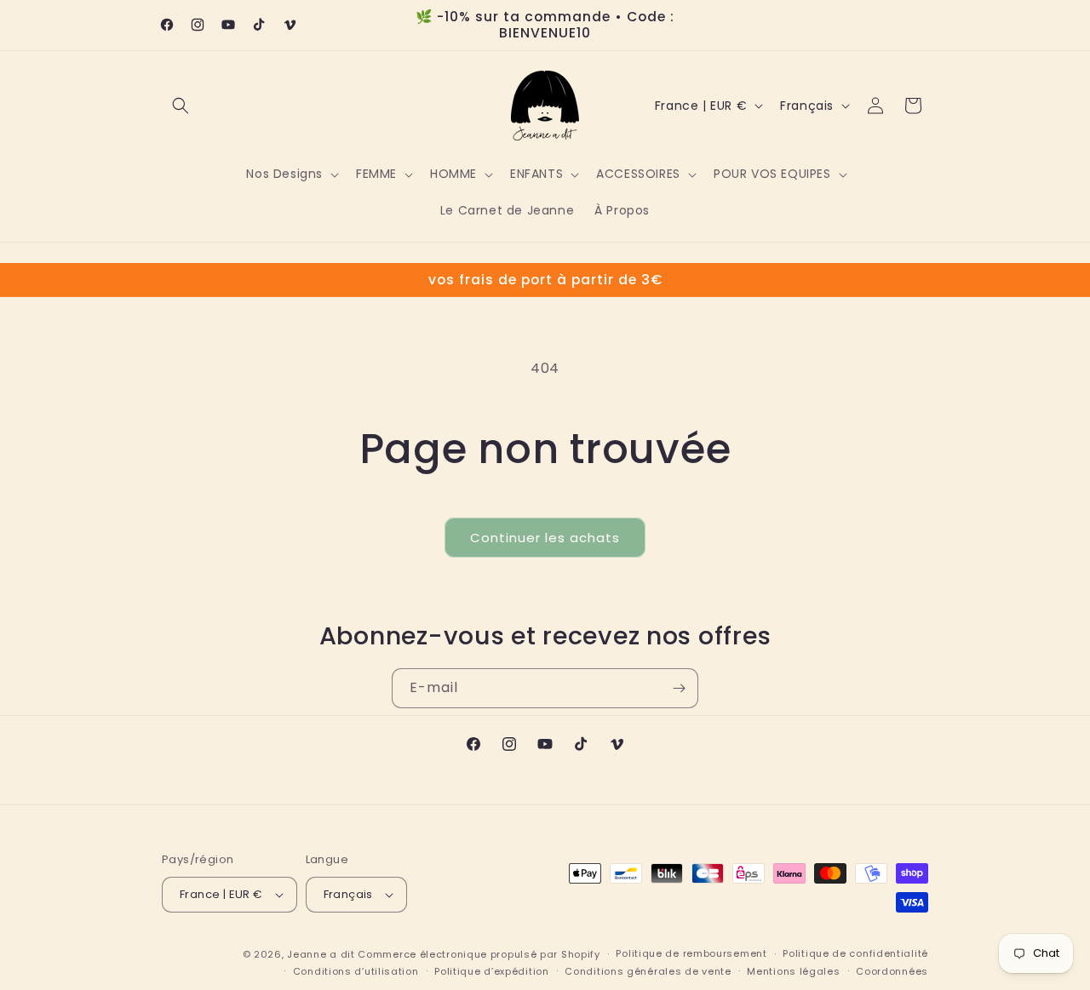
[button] (180, 105)
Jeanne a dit (320, 954)
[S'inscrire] (678, 688)
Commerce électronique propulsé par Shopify (479, 954)
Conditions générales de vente (648, 971)
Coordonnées (892, 971)
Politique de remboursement (691, 953)
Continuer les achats (545, 538)
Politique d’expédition (491, 971)
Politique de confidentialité (855, 953)
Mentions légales (793, 971)
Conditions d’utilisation (356, 971)
